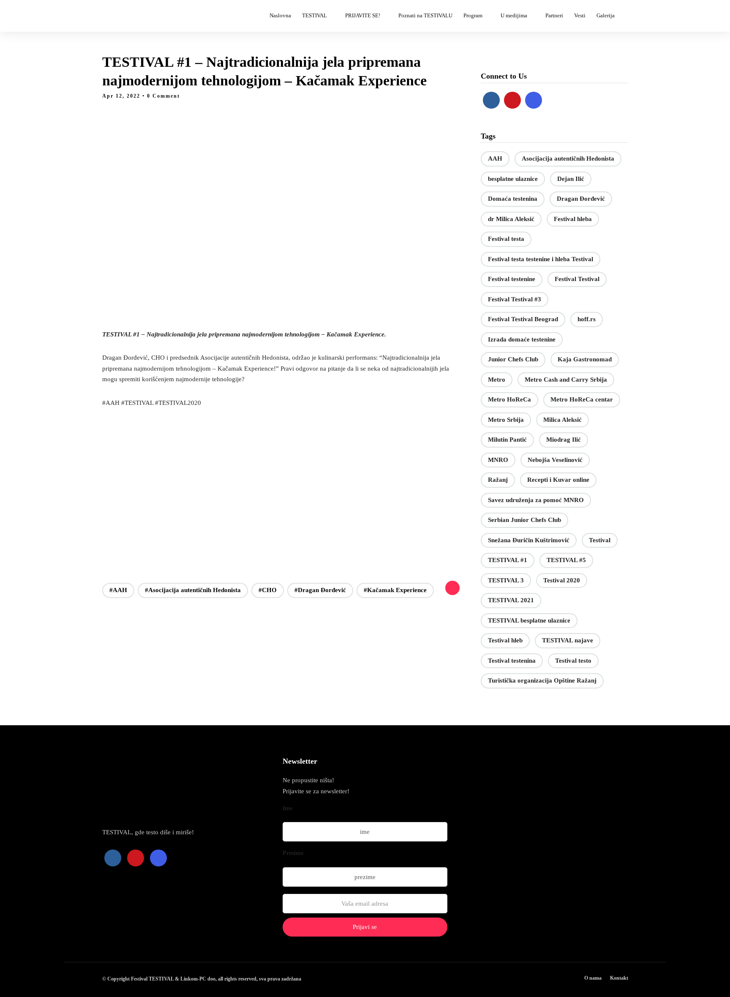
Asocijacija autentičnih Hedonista (568, 158)
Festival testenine (511, 279)
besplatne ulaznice (513, 178)
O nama (593, 978)
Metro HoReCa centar (581, 399)
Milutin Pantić (507, 439)
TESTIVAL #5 (566, 560)
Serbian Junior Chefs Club (524, 519)
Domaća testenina (512, 198)
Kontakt (619, 978)
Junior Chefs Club (513, 359)
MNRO (498, 459)
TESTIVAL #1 (507, 560)
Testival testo (573, 660)
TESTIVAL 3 (506, 580)
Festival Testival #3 (514, 299)
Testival (599, 540)
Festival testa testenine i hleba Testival (540, 259)
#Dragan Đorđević (320, 590)
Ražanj (498, 479)
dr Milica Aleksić (511, 219)
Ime (287, 808)
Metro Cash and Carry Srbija (566, 379)
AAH (495, 158)
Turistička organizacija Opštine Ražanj (542, 680)
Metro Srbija (506, 419)
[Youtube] (512, 100)
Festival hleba (573, 219)
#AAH (118, 590)
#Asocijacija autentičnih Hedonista (193, 590)
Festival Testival (577, 279)
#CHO (268, 590)
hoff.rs (586, 319)
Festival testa (506, 238)
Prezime (293, 853)
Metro (496, 379)
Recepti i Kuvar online (558, 479)
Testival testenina (512, 660)
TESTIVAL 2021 (511, 600)
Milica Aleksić (562, 419)
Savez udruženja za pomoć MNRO (536, 500)
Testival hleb (505, 640)
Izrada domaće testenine (522, 339)
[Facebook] (491, 100)
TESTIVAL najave (567, 640)
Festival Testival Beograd (523, 319)
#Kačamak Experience (395, 590)
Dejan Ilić (570, 178)
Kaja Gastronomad (585, 359)
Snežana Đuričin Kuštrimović (528, 540)
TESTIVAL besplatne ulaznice (529, 620)
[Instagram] (533, 100)
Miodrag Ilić (563, 439)
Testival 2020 (561, 580)
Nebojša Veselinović (555, 459)
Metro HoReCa (509, 399)
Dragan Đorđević (581, 198)
